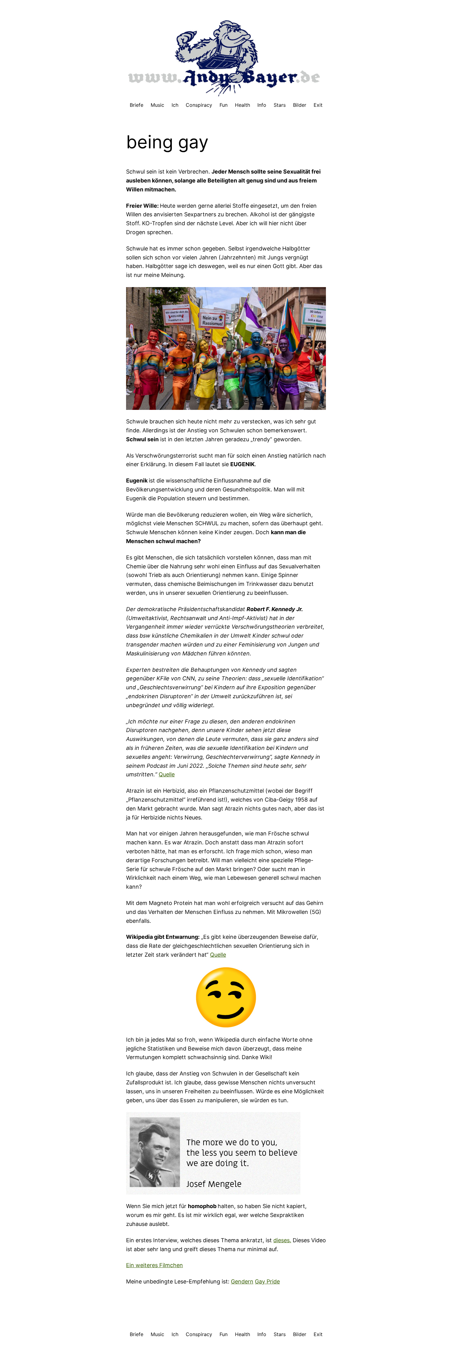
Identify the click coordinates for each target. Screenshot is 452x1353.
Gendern (242, 1281)
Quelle (167, 774)
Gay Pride (267, 1281)
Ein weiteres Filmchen (154, 1265)
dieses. (282, 1240)
